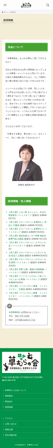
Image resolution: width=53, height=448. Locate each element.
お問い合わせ (11, 424)
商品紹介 (9, 401)
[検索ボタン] (48, 5)
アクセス (9, 418)
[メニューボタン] (5, 5)
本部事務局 (14, 312)
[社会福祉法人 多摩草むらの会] (26, 5)
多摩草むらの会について (15, 390)
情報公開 (9, 430)
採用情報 (9, 407)
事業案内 (9, 396)
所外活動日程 (11, 435)
